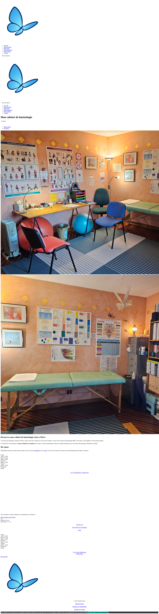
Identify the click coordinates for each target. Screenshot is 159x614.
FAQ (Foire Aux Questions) (79, 527)
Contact (6, 53)
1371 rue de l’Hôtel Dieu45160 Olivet (79, 553)
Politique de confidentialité (79, 606)
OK (89, 612)
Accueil (6, 45)
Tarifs (79, 530)
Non (92, 612)
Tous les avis (79, 524)
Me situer (6, 128)
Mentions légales (79, 604)
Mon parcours (7, 47)
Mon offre (6, 48)
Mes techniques (8, 50)
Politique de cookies (79, 609)
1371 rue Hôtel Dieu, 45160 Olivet (79, 472)
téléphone (37, 450)
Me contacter (4, 556)
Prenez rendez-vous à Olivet (8, 517)
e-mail (45, 450)
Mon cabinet (7, 51)
